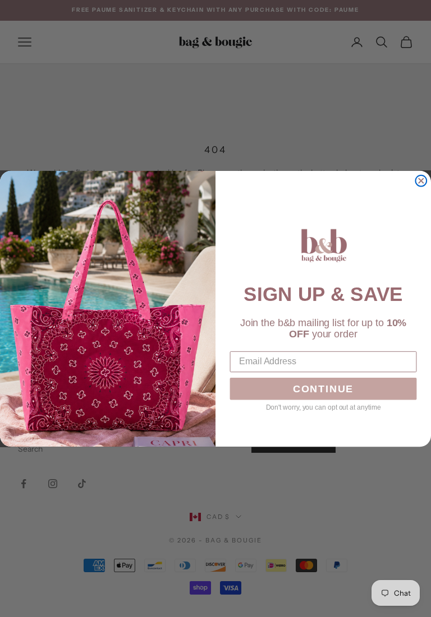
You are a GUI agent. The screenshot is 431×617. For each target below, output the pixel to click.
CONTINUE (323, 389)
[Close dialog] (421, 180)
